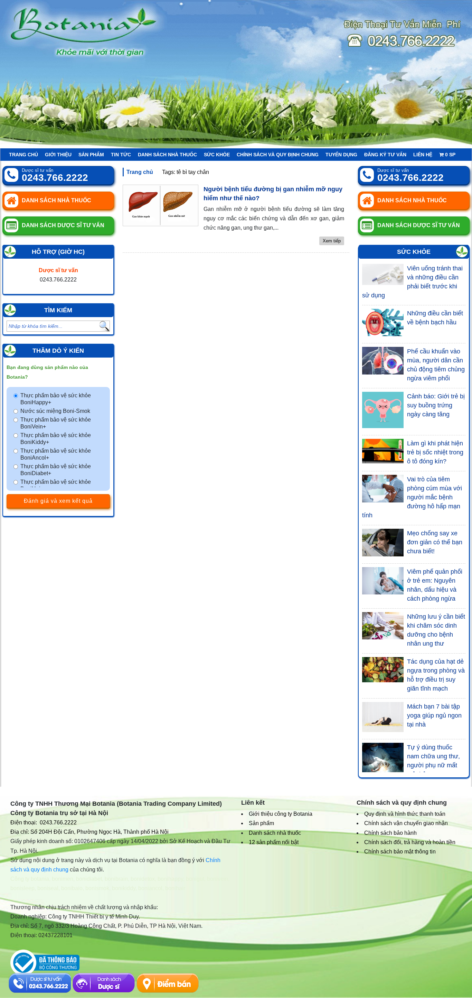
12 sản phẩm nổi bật (274, 842)
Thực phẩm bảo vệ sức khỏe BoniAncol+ (55, 454)
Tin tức (121, 154)
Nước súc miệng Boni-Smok (55, 411)
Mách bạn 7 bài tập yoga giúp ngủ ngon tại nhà (434, 715)
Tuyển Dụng (341, 154)
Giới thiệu (58, 154)
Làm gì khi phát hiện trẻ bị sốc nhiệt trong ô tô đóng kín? (435, 452)
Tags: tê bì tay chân (185, 172)
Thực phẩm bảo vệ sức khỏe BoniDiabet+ (55, 469)
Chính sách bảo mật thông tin (400, 851)
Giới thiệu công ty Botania (280, 814)
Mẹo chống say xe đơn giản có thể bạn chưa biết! (434, 542)
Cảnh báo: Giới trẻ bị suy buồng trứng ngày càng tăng (436, 405)
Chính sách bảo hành (390, 833)
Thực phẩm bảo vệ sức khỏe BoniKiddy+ (55, 438)
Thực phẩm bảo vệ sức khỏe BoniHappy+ (55, 398)
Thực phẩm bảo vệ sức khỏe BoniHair (55, 485)
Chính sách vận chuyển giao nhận (406, 823)
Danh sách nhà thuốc (167, 154)
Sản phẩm (91, 154)
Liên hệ (422, 154)
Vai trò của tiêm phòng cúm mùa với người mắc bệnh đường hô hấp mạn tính (412, 497)
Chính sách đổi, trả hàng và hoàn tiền (409, 842)
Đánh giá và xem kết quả (58, 501)
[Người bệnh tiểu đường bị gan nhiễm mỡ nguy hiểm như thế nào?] (160, 205)
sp (450, 154)
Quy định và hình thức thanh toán (404, 814)
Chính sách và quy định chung (278, 154)
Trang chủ (23, 154)
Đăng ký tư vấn (385, 154)
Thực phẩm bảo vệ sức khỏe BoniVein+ (55, 423)
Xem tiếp (332, 240)
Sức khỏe (217, 154)
